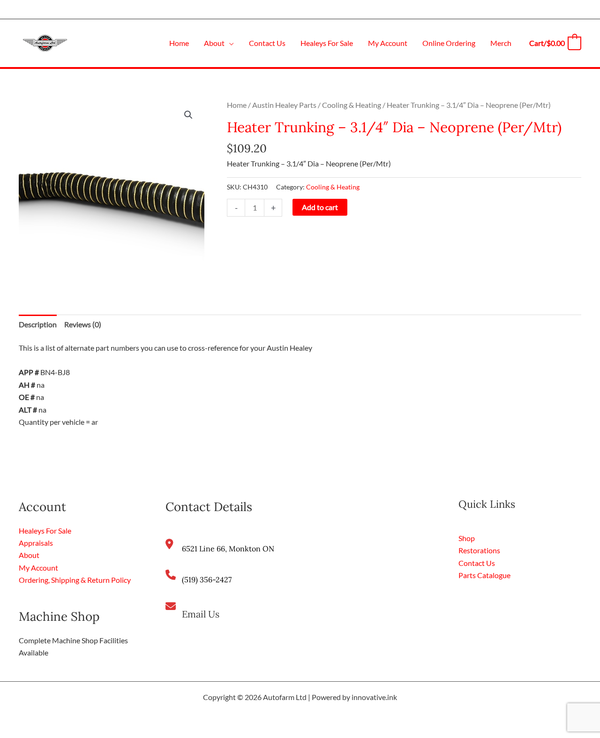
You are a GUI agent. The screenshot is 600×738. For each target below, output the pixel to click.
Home (237, 104)
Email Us (200, 614)
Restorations (479, 550)
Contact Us (476, 562)
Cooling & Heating (351, 104)
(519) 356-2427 (207, 579)
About (29, 554)
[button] (229, 42)
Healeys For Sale (45, 530)
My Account (38, 567)
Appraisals (36, 542)
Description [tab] (38, 324)
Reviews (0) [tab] (82, 324)
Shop (466, 538)
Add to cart (320, 207)
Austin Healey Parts (284, 104)
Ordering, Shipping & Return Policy (75, 579)
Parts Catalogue (484, 575)
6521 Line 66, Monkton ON (228, 548)
